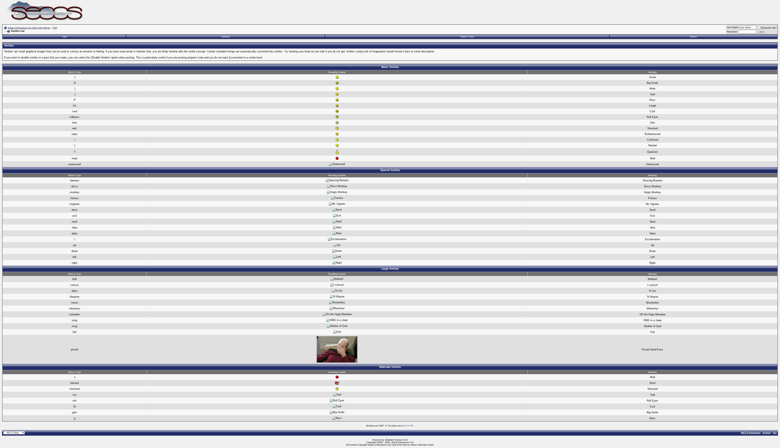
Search (693, 37)
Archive (767, 433)
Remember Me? (769, 28)
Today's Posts (467, 37)
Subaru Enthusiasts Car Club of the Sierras (29, 28)
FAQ (55, 28)
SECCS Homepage (750, 433)
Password (732, 31)
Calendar (225, 37)
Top (775, 433)
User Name (732, 27)
